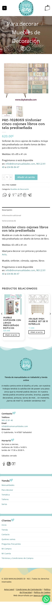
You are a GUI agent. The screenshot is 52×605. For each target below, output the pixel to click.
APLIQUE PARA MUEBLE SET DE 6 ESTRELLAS (38, 321)
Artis (4, 254)
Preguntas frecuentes (11, 544)
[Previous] (6, 81)
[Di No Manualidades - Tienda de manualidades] (26, 8)
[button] (46, 599)
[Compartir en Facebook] (9, 196)
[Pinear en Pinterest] (25, 196)
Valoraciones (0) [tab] (9, 221)
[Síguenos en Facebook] (4, 465)
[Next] (45, 81)
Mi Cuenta (6, 553)
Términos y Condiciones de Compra (17, 558)
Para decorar (23, 23)
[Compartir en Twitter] (15, 196)
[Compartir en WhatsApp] (5, 196)
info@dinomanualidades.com (20, 163)
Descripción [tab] (7, 210)
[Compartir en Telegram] (30, 196)
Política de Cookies (42, 592)
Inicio (4, 525)
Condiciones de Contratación (29, 589)
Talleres (5, 499)
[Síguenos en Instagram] (9, 465)
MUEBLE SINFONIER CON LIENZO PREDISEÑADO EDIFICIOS (12, 322)
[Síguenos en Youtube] (14, 465)
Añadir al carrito (26, 177)
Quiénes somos (8, 539)
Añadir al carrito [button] (11, 335)
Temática (6, 494)
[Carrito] (47, 8)
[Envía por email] (20, 196)
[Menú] (4, 8)
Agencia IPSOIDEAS (41, 595)
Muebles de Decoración (19, 189)
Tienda (5, 529)
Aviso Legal (9, 589)
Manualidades (8, 485)
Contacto (5, 534)
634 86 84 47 (13, 167)
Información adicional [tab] (11, 215)
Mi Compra (6, 548)
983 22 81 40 (7, 420)
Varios (4, 504)
